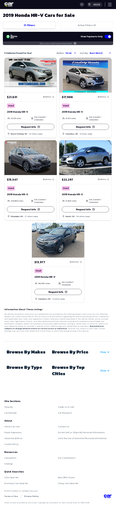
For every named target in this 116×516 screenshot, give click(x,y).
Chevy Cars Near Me (68, 483)
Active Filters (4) (87, 25)
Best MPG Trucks (66, 477)
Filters (31, 25)
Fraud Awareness (13, 432)
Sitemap (8, 463)
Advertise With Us (13, 438)
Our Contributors (67, 458)
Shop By (8, 407)
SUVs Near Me (11, 477)
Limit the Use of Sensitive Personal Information (82, 438)
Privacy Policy (31, 496)
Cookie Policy (11, 444)
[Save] (52, 62)
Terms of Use (11, 496)
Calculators (10, 458)
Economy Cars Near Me (16, 483)
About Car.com (12, 426)
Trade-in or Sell (66, 407)
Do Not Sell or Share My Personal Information (81, 432)
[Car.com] (8, 4)
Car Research (65, 412)
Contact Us (63, 426)
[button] (81, 4)
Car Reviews (10, 412)
